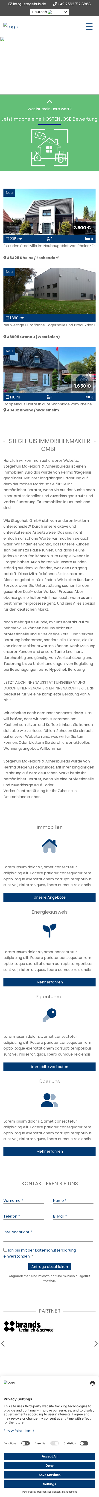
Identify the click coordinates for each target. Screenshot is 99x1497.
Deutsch (39, 12)
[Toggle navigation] (89, 26)
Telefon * (11, 1216)
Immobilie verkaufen (49, 1066)
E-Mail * (60, 1216)
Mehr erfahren (49, 982)
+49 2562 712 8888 (74, 4)
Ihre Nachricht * (17, 1232)
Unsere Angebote (50, 897)
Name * (60, 1200)
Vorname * (13, 1200)
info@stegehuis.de (29, 4)
